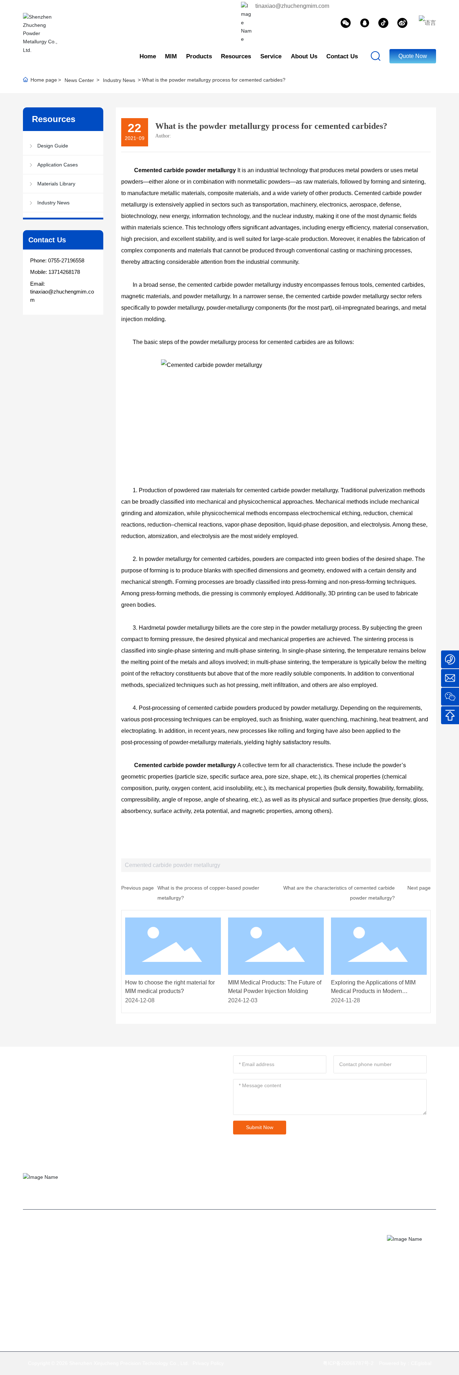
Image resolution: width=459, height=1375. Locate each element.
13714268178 (64, 272)
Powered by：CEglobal (405, 1363)
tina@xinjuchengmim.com (324, 1240)
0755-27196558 (66, 260)
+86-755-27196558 (337, 1252)
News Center (79, 80)
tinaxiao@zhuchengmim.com (292, 6)
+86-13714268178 (315, 1263)
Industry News (119, 80)
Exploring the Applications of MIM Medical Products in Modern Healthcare (373, 991)
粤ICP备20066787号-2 (348, 1363)
